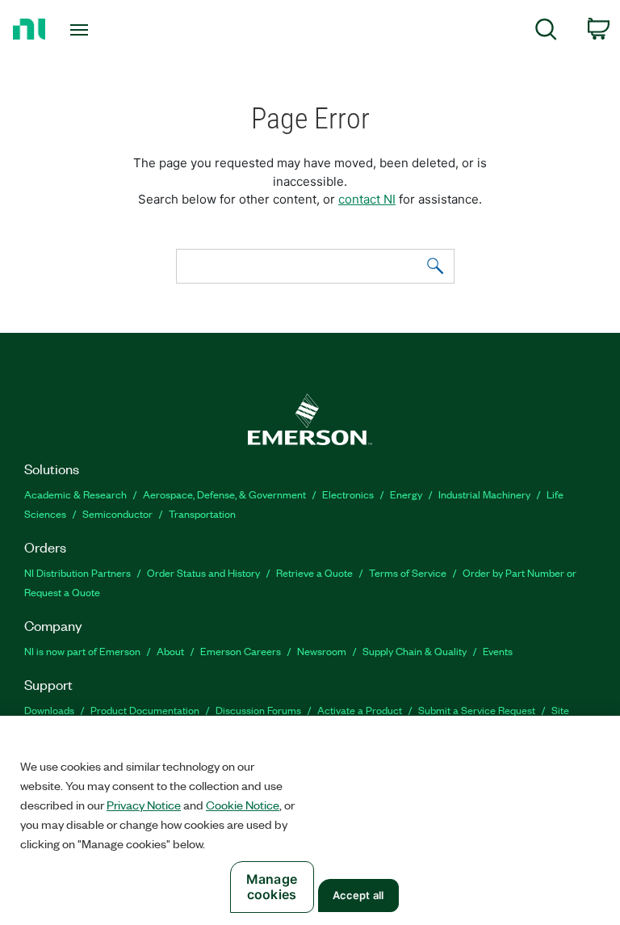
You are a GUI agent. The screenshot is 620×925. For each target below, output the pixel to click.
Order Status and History (203, 572)
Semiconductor (117, 513)
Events (498, 650)
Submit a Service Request (476, 709)
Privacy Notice (144, 805)
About (170, 650)
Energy (406, 494)
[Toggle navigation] (97, 29)
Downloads (49, 709)
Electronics (348, 494)
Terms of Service (407, 572)
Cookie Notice (242, 805)
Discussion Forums (258, 709)
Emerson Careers (240, 650)
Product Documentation (144, 709)
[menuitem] (546, 31)
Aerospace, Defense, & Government (224, 494)
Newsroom (321, 650)
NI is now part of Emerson (82, 650)
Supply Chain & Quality (414, 650)
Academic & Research (75, 494)
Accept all (358, 895)
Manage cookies (271, 886)
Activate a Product (359, 709)
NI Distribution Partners (77, 572)
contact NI (367, 199)
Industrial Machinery (484, 494)
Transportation (202, 513)
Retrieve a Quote (314, 572)
